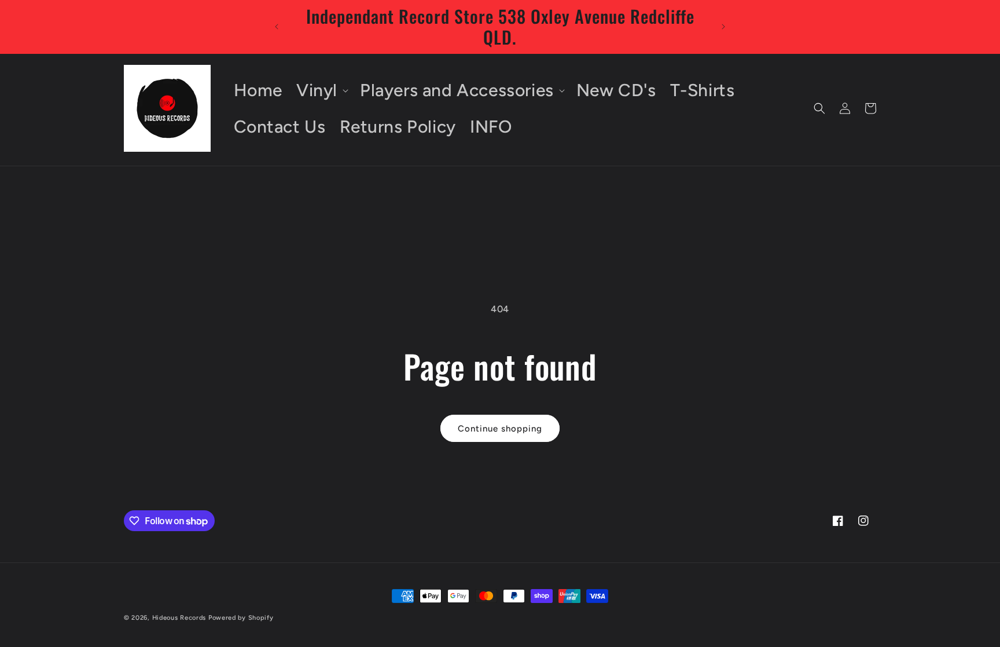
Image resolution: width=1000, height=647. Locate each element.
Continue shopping (500, 428)
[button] (321, 90)
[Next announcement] (723, 26)
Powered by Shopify (241, 618)
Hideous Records (179, 618)
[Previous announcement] (276, 26)
